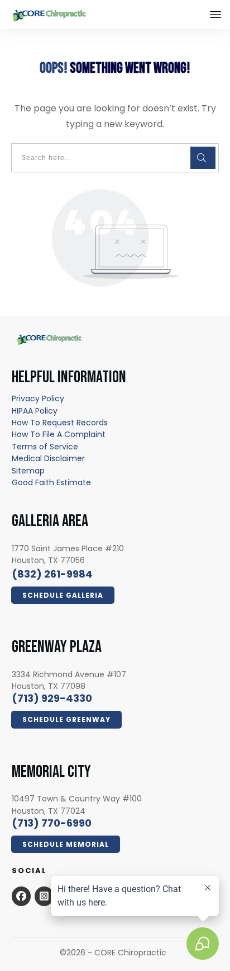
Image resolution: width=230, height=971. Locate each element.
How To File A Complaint (59, 434)
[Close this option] (215, 15)
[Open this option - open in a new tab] (21, 896)
